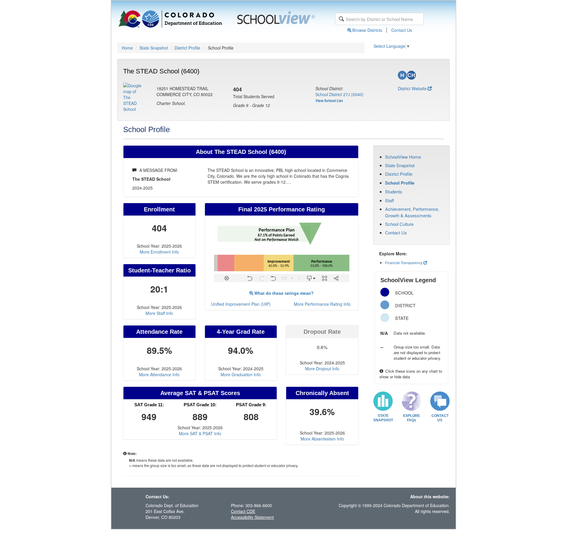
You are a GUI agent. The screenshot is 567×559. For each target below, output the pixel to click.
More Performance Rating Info (322, 304)
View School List (329, 100)
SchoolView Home (403, 157)
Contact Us (401, 30)
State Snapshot (153, 48)
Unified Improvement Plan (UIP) (241, 304)
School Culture (399, 224)
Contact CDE (243, 511)
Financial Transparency (404, 262)
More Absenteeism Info (322, 439)
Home (127, 48)
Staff (389, 200)
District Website (412, 88)
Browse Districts (367, 30)
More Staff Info (159, 313)
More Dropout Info (322, 368)
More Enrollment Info (159, 252)
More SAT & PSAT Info (200, 433)
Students (393, 191)
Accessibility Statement (252, 517)
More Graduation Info (241, 374)
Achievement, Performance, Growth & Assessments (412, 212)
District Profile (187, 48)
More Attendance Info (159, 374)
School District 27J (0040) (339, 94)
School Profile (399, 183)
